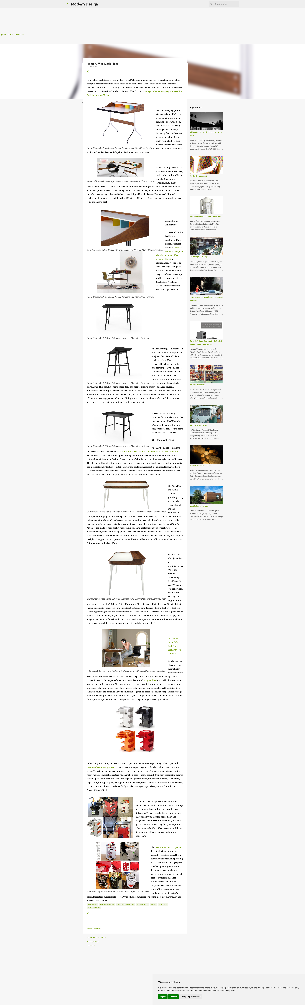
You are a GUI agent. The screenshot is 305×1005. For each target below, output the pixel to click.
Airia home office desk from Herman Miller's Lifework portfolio (147, 451)
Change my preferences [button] (191, 997)
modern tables (142, 904)
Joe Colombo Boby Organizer (100, 767)
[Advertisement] (71, 16)
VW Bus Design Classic (198, 425)
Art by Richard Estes (197, 385)
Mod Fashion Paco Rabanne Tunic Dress (205, 216)
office (153, 904)
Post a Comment (94, 929)
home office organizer (125, 904)
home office (92, 904)
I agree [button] (163, 997)
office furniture (94, 908)
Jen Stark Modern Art (198, 176)
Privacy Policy (93, 941)
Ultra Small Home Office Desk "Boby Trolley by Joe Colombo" (174, 646)
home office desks (107, 904)
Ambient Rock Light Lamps (200, 466)
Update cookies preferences (12, 34)
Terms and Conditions (96, 937)
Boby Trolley (150, 680)
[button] (88, 71)
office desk (163, 904)
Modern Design (84, 4)
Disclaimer (91, 945)
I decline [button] (173, 997)
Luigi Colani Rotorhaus (199, 506)
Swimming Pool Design (199, 257)
